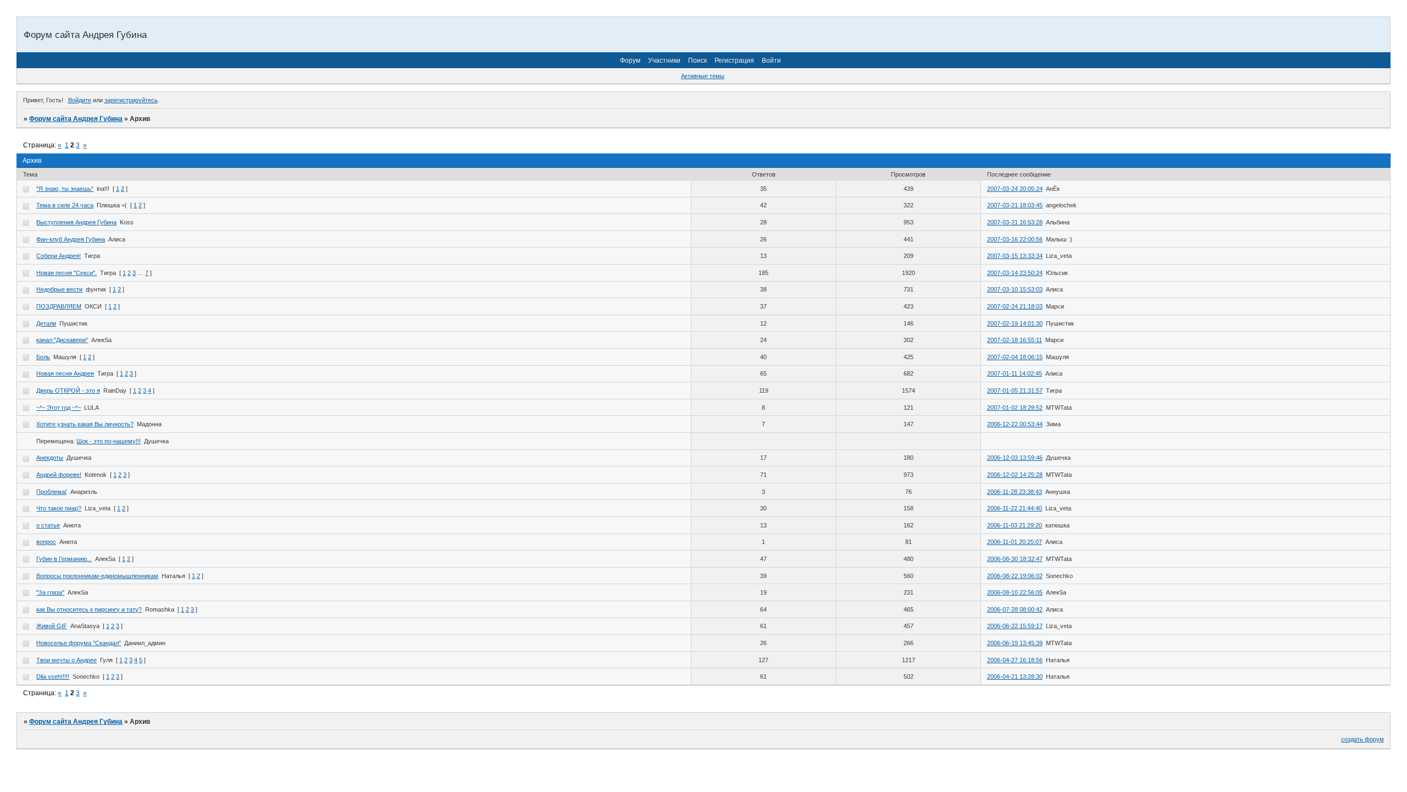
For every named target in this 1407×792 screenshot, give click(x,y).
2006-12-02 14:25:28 (1015, 474)
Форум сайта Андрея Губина (76, 119)
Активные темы (702, 76)
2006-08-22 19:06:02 (1015, 576)
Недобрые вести (59, 289)
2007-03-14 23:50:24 (1015, 273)
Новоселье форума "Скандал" (78, 643)
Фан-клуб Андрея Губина (70, 239)
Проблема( (51, 491)
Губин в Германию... (64, 559)
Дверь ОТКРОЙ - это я (68, 390)
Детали (46, 323)
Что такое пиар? (58, 508)
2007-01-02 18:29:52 (1015, 407)
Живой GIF (51, 626)
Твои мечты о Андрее (66, 660)
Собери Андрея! (58, 255)
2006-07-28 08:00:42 (1015, 609)
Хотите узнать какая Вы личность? (85, 424)
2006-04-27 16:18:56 (1015, 660)
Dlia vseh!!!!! (52, 676)
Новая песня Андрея (65, 373)
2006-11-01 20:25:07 (1014, 541)
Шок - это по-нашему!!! (108, 441)
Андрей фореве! (58, 474)
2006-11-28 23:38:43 (1014, 491)
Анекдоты (49, 457)
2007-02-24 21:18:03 (1015, 306)
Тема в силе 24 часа (64, 205)
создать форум (1362, 739)
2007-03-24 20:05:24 (1015, 188)
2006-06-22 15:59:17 (1015, 626)
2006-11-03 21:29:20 (1014, 525)
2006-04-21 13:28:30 (1015, 676)
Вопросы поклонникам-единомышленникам (97, 576)
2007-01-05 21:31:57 (1015, 390)
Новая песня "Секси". (66, 273)
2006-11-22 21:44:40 (1014, 508)
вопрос (46, 541)
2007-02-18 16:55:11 (1014, 340)
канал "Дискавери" (62, 340)
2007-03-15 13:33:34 (1015, 255)
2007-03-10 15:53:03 (1015, 289)
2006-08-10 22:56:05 (1015, 592)
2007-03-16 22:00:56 (1015, 239)
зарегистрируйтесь (131, 100)
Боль (43, 357)
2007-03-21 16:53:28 (1015, 222)
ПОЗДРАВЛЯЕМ (58, 306)
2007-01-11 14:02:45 (1014, 373)
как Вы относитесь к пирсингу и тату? (89, 609)
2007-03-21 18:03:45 (1015, 205)
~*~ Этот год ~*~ (58, 407)
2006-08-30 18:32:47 (1015, 559)
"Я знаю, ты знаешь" (64, 188)
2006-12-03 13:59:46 (1015, 457)
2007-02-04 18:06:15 (1015, 357)
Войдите (79, 100)
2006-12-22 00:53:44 (1015, 424)
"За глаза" (50, 592)
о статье (48, 525)
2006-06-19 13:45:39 (1015, 643)
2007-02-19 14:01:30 (1015, 323)
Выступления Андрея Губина (76, 222)
